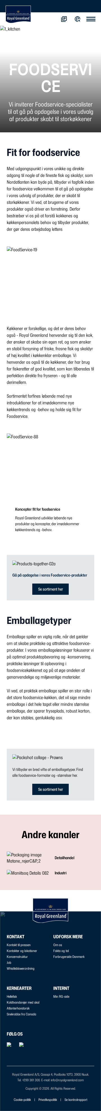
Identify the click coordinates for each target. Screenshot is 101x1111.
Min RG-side (61, 996)
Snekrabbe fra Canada (21, 1014)
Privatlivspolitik (47, 1099)
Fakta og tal (61, 950)
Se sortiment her (50, 589)
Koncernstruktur (17, 956)
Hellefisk (12, 996)
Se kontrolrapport (76, 1099)
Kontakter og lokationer (22, 950)
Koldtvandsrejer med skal (23, 1002)
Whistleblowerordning (21, 968)
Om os (57, 944)
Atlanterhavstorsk (18, 1008)
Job (9, 962)
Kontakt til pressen (19, 944)
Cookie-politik (22, 1099)
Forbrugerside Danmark (68, 956)
